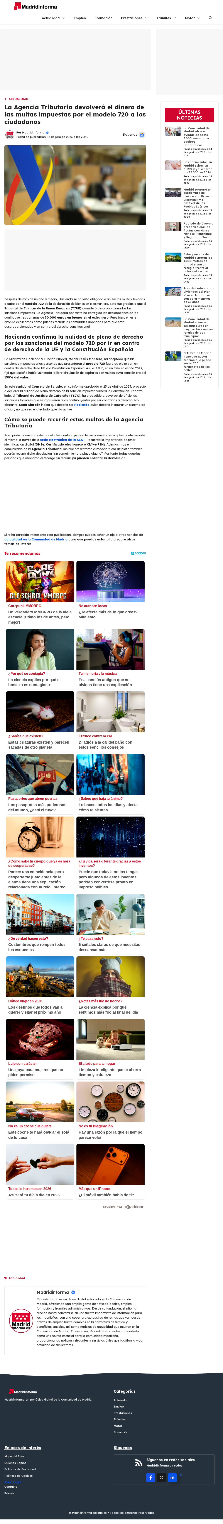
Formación (103, 18)
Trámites (164, 18)
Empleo (80, 18)
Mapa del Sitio (14, 1456)
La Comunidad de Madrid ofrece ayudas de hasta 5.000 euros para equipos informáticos (196, 136)
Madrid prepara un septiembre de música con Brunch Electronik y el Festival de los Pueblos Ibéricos (197, 198)
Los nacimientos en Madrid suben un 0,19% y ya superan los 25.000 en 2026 (198, 167)
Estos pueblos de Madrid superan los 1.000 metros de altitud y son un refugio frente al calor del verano (198, 262)
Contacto (10, 1486)
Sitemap (9, 1493)
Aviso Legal (12, 1482)
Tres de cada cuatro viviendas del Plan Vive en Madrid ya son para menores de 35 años (199, 295)
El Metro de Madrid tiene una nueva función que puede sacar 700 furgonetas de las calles (197, 361)
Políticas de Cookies (18, 1475)
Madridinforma (33, 132)
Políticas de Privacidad (20, 1469)
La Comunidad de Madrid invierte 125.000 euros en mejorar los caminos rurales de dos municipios (199, 327)
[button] (210, 18)
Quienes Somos (15, 1463)
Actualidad (51, 18)
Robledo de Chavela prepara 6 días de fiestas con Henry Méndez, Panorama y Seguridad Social (198, 230)
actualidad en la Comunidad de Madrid (36, 539)
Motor (190, 18)
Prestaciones (131, 18)
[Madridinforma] (34, 6)
